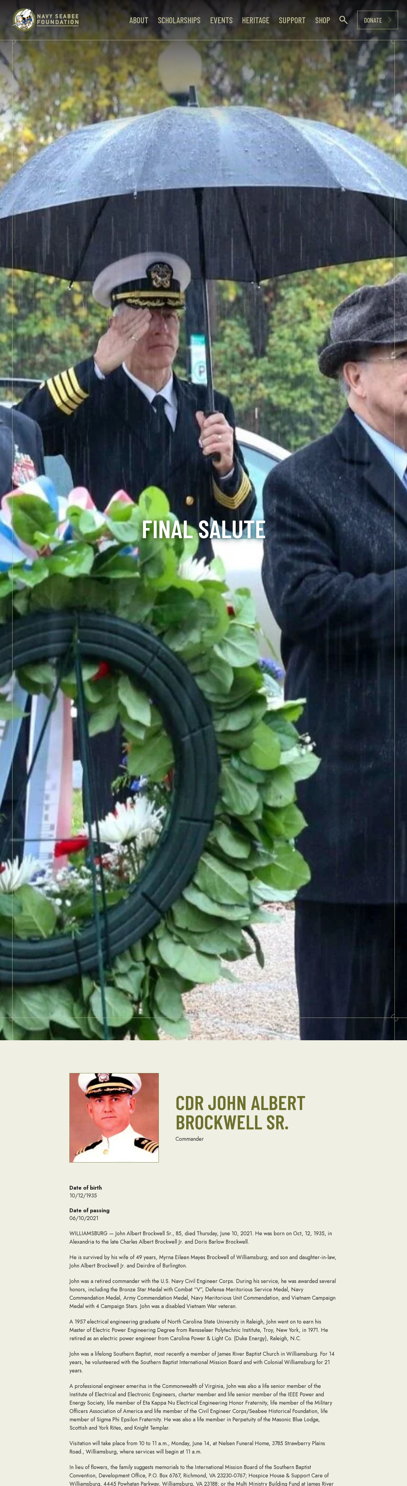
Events (221, 20)
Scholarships (179, 20)
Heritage (255, 20)
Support (292, 20)
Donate (373, 20)
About (138, 20)
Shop (322, 20)
